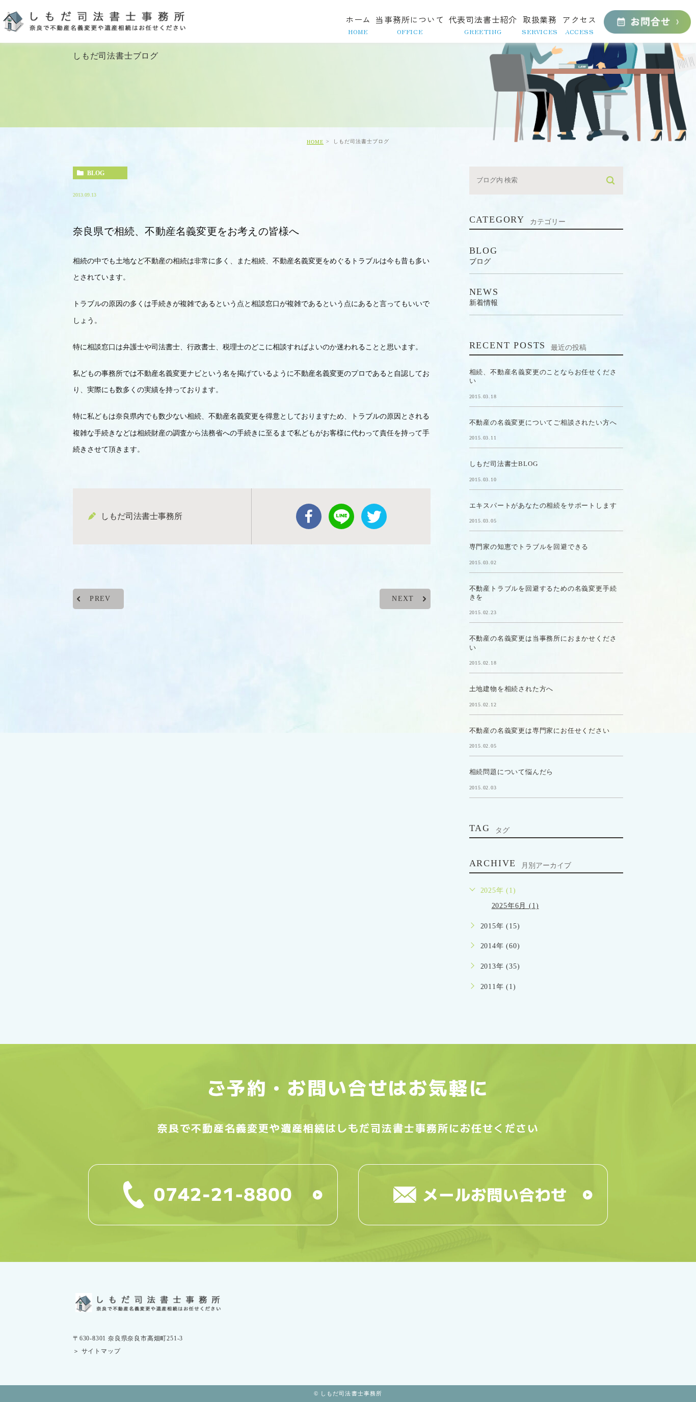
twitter (374, 516)
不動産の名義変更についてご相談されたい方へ (543, 422)
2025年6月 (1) (515, 906)
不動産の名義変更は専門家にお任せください (539, 730)
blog (95, 173)
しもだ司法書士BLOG (503, 464)
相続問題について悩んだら (511, 772)
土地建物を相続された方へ (511, 689)
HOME (315, 142)
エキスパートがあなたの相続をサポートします (543, 505)
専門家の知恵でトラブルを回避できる (529, 547)
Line (341, 516)
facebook (309, 516)
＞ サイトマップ (96, 1351)
